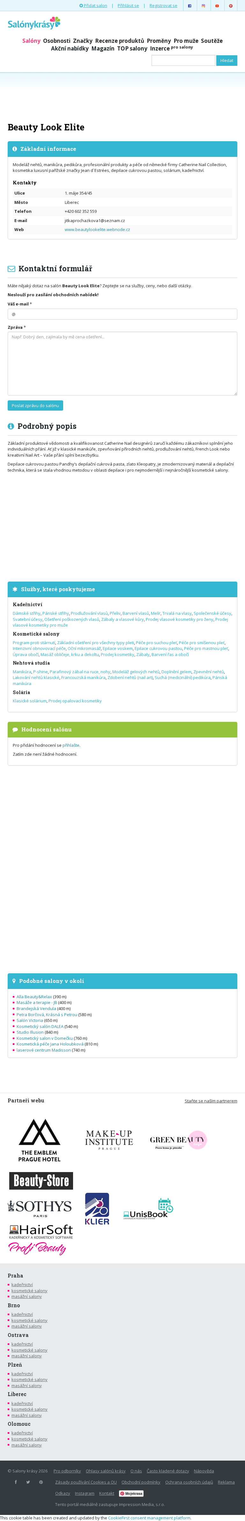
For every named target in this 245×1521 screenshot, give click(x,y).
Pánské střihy (55, 613)
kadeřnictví (22, 1284)
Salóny (31, 40)
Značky (83, 40)
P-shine (40, 672)
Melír (155, 613)
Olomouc (19, 1424)
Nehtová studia (31, 663)
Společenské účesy (212, 613)
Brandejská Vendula (36, 1008)
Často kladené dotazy (168, 1471)
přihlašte (71, 745)
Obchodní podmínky (141, 1482)
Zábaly (143, 654)
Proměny (159, 40)
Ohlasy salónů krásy (106, 1471)
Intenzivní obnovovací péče (39, 648)
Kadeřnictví (27, 604)
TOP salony (132, 48)
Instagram (84, 1493)
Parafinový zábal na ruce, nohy (80, 672)
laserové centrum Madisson (44, 1050)
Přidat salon (95, 5)
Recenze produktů (119, 40)
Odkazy (62, 1493)
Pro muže (186, 40)
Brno (14, 1305)
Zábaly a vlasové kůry (122, 619)
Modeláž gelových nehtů (136, 672)
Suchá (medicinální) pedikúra (183, 677)
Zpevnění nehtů (208, 672)
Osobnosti (57, 40)
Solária (21, 692)
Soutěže (212, 40)
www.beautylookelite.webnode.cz (97, 229)
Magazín (103, 48)
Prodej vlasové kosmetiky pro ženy (179, 619)
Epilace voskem (118, 648)
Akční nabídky (70, 48)
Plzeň (15, 1365)
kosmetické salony (29, 1290)
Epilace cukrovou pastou (158, 648)
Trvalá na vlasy (177, 613)
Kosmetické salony (36, 634)
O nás (136, 1471)
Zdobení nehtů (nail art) (130, 677)
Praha (15, 1275)
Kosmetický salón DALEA (40, 1026)
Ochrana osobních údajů (189, 1482)
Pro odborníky (67, 1471)
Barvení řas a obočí (170, 654)
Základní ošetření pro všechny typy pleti (95, 642)
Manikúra (22, 672)
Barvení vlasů (135, 613)
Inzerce (171, 48)
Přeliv (115, 613)
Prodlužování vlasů (89, 613)
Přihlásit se (128, 5)
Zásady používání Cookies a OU (86, 1482)
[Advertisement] (122, 96)
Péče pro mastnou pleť (206, 648)
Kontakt (106, 1493)
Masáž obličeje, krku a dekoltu (70, 654)
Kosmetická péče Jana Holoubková (50, 1044)
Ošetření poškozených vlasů (71, 619)
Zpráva (15, 327)
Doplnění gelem (176, 672)
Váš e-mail (18, 304)
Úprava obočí (26, 654)
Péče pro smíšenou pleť (202, 642)
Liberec (17, 1394)
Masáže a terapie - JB (37, 1002)
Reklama (226, 1482)
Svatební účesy (27, 619)
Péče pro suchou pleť (156, 642)
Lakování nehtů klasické (36, 677)
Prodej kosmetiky (117, 654)
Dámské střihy (27, 613)
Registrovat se (163, 5)
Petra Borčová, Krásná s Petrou (47, 1014)
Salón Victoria (30, 1020)
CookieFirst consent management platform (149, 1518)
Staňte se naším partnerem (211, 1101)
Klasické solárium (30, 701)
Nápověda (204, 1471)
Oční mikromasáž (84, 648)
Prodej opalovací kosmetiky (75, 701)
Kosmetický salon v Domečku (45, 1038)
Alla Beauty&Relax (34, 997)
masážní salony (26, 1296)
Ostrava (18, 1335)
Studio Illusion (30, 1032)
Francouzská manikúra (83, 677)
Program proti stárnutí (34, 642)
